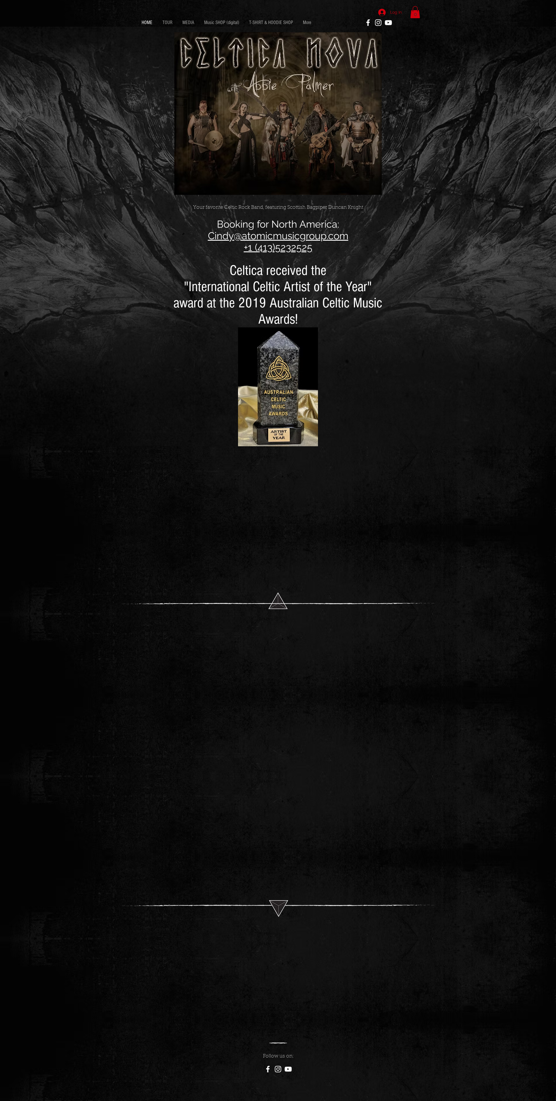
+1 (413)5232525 (278, 247)
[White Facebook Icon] (368, 22)
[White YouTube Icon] (388, 22)
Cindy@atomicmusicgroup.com (278, 236)
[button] (415, 12)
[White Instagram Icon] (378, 22)
